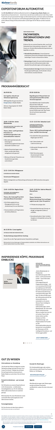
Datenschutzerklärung (44, 419)
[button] (23, 343)
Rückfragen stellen (37, 375)
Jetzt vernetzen (42, 338)
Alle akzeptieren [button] (29, 426)
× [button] (51, 413)
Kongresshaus (8, 102)
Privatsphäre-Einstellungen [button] (18, 426)
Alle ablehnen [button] (38, 426)
